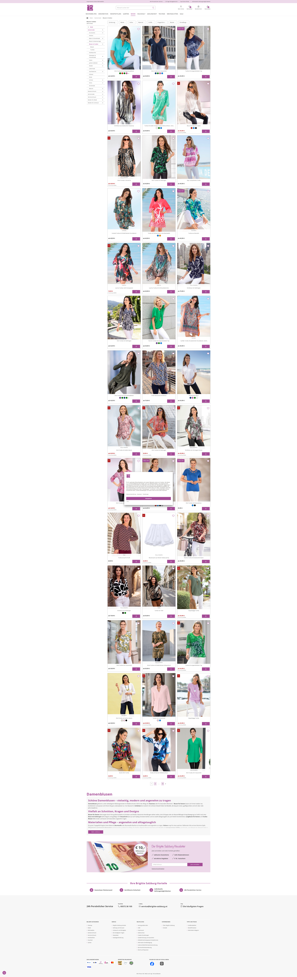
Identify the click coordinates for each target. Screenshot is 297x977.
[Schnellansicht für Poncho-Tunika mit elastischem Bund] (206, 561)
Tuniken (92, 50)
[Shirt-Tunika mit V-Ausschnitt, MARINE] (156, 73)
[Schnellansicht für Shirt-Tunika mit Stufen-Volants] (136, 723)
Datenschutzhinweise (158, 869)
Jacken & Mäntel (93, 63)
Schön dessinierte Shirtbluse (158, 395)
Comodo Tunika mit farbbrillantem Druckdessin (124, 233)
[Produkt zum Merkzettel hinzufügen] (138, 29)
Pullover (91, 74)
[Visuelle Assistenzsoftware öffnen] (161, 964)
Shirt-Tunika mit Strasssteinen (194, 503)
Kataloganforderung (118, 937)
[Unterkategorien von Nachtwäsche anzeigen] (103, 71)
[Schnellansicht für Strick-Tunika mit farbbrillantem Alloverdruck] (171, 669)
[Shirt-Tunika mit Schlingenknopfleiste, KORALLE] (122, 73)
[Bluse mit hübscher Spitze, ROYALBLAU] (194, 128)
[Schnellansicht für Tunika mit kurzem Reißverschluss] (171, 776)
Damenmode (91, 30)
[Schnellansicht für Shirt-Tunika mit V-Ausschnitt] (171, 76)
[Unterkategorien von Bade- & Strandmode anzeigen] (103, 38)
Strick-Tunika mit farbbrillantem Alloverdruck (159, 665)
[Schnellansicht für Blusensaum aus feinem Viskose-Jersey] (171, 561)
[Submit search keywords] (153, 8)
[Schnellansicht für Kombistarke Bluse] (206, 401)
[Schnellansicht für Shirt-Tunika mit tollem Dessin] (136, 454)
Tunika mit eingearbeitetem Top (193, 71)
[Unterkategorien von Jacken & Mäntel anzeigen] (103, 63)
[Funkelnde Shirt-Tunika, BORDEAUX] (156, 505)
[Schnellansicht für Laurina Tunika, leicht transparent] (136, 291)
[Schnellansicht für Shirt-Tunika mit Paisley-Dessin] (136, 508)
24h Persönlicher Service (156, 1)
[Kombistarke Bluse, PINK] (193, 398)
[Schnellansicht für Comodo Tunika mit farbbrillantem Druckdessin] (136, 239)
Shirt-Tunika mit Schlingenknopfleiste (124, 71)
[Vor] (166, 783)
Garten (89, 942)
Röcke (90, 77)
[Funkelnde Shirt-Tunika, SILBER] (162, 505)
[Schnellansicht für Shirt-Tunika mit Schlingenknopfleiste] (136, 76)
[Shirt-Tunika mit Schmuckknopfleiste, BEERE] (120, 398)
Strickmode (92, 85)
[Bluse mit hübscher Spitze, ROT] (192, 128)
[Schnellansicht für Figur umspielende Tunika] (206, 184)
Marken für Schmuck (93, 102)
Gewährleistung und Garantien (146, 937)
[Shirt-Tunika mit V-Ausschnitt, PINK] (160, 73)
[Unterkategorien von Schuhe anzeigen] (103, 80)
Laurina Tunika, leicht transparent (124, 288)
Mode (91, 27)
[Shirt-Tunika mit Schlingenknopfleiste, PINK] (127, 73)
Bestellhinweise (192, 928)
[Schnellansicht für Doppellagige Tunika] (206, 616)
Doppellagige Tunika (193, 610)
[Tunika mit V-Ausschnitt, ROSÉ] (158, 720)
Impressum (141, 930)
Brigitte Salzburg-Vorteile (119, 925)
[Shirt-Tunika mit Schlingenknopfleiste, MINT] (124, 73)
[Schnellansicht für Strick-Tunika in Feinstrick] (136, 184)
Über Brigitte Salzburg (169, 925)
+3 (128, 398)
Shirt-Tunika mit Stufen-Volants (124, 718)
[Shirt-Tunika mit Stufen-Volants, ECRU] (122, 720)
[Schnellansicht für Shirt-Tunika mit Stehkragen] (171, 184)
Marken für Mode (92, 100)
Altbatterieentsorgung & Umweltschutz (148, 940)
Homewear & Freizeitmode (92, 56)
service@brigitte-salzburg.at (154, 906)
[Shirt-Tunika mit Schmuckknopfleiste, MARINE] (124, 398)
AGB (139, 928)
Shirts (90, 83)
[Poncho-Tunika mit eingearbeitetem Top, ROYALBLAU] (161, 343)
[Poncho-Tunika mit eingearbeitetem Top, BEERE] (157, 343)
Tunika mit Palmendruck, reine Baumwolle (159, 233)
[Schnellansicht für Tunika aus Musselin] (206, 239)
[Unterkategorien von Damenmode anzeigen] (103, 30)
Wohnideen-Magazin (193, 930)
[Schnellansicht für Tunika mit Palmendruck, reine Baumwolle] (171, 239)
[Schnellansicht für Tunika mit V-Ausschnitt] (171, 723)
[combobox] (135, 8)
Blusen (92, 47)
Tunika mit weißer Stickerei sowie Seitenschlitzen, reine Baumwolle (158, 126)
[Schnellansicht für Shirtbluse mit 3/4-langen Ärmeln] (206, 454)
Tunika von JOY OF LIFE (124, 557)
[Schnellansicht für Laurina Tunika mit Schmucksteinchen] (171, 291)
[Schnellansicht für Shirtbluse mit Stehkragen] (206, 291)
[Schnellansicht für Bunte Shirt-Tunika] (136, 776)
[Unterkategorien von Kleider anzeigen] (103, 66)
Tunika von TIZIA (159, 610)
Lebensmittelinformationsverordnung (147, 945)
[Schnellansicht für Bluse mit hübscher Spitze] (206, 131)
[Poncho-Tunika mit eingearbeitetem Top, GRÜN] (159, 343)
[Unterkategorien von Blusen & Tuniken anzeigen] (103, 44)
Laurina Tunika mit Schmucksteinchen (159, 288)
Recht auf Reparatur (143, 950)
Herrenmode (91, 94)
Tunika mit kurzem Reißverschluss (159, 773)
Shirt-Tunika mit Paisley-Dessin (124, 503)
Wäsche (91, 88)
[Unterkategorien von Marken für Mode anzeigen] (103, 100)
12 (162, 784)
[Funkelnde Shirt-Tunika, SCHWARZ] (160, 505)
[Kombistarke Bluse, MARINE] (190, 398)
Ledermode (92, 68)
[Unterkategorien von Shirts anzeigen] (103, 82)
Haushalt (90, 940)
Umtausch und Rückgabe (119, 930)
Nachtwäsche (92, 71)
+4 (128, 73)
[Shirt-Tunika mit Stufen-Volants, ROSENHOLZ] (124, 720)
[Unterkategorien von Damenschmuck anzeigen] (103, 91)
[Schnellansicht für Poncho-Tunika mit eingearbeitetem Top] (171, 346)
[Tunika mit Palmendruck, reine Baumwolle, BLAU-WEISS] (158, 236)
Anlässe (91, 35)
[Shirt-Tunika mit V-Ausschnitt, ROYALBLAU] (162, 73)
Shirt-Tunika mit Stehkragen (159, 180)
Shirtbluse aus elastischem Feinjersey (124, 125)
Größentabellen (192, 925)
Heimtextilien (91, 937)
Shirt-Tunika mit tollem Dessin (124, 450)
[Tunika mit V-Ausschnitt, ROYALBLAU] (160, 720)
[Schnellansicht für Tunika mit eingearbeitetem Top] (206, 76)
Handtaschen (92, 52)
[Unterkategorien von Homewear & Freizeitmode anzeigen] (103, 56)
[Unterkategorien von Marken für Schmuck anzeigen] (103, 102)
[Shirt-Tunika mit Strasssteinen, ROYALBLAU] (193, 505)
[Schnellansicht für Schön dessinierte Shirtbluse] (171, 401)
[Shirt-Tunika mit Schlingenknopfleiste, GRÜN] (120, 73)
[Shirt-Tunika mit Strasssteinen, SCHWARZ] (195, 505)
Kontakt (165, 928)
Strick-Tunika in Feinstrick (124, 180)
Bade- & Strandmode (94, 38)
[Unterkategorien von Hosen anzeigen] (103, 60)
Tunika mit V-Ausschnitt (159, 718)
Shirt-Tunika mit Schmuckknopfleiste (124, 395)
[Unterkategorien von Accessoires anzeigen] (103, 32)
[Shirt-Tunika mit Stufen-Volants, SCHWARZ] (126, 720)
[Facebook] (152, 964)
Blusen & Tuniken (93, 44)
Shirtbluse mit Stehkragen (193, 288)
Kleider (91, 66)
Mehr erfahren (95, 832)
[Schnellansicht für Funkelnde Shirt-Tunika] (171, 508)
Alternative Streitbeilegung (145, 942)
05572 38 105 (126, 906)
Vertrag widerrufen (143, 925)
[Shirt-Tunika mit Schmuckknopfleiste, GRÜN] (122, 398)
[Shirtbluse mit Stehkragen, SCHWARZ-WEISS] (123, 613)
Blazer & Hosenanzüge (95, 41)
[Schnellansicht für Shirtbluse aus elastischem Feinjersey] (136, 131)
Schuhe (91, 80)
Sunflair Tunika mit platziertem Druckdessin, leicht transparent (194, 341)
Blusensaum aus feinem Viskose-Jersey (159, 557)
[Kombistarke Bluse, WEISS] (197, 398)
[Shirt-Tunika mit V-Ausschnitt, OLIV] (158, 73)
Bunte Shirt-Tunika (124, 773)
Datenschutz (141, 932)
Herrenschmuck (92, 97)
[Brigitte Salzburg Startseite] (90, 8)
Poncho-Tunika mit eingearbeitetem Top (158, 341)
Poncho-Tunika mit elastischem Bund (193, 557)
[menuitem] (91, 14)
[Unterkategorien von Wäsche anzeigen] (103, 88)
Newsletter (116, 935)
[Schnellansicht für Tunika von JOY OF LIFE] (136, 561)
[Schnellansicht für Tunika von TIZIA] (171, 616)
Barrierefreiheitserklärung (145, 947)
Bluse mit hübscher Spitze (194, 125)
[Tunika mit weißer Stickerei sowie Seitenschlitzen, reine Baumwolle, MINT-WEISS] (159, 128)
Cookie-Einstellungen (143, 935)
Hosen (90, 60)
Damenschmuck (92, 91)
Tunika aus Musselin (193, 233)
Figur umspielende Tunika (193, 180)
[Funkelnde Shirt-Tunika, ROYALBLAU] (158, 505)
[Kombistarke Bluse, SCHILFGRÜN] (195, 398)
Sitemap (90, 925)
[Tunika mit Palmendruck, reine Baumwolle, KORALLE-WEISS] (160, 236)
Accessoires (92, 32)
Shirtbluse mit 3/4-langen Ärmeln (193, 450)
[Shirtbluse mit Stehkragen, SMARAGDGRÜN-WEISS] (125, 613)
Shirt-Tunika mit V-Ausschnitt (159, 71)
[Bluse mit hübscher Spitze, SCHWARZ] (196, 128)
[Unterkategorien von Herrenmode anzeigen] (103, 94)
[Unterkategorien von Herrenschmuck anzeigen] (103, 97)
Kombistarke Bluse (194, 395)
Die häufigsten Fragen (193, 906)
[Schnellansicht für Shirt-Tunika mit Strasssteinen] (206, 508)
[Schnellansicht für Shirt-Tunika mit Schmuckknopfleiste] (136, 401)
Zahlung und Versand (118, 928)
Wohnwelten (91, 930)
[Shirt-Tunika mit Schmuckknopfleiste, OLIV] (127, 398)
